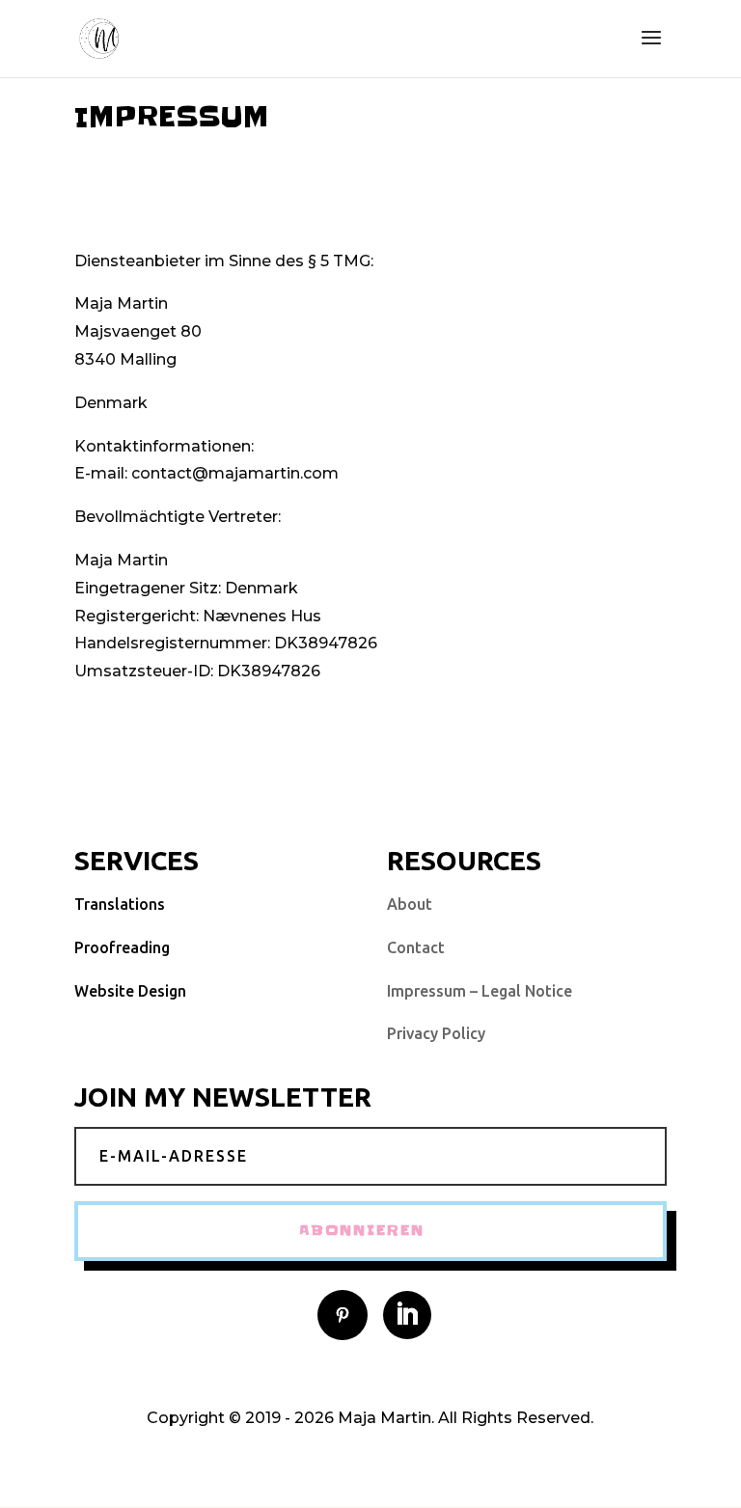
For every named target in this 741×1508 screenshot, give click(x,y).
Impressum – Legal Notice (479, 991)
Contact (416, 947)
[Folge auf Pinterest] (342, 1315)
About (409, 904)
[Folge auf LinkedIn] (407, 1315)
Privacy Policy (436, 1033)
